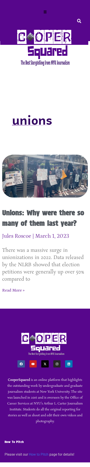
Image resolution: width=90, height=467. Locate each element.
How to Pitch (38, 454)
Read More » (13, 290)
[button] (45, 12)
